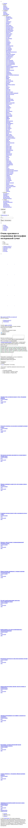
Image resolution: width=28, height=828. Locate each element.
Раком (7, 156)
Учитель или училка (10, 186)
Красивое (8, 97)
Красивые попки (10, 100)
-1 (3, 364)
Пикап (7, 140)
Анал (7, 20)
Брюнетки (8, 32)
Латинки (8, 106)
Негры (7, 133)
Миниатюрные (9, 121)
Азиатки (8, 19)
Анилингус (8, 21)
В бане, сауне (9, 33)
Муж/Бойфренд (9, 123)
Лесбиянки (8, 107)
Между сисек (9, 114)
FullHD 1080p (9, 18)
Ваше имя (3, 344)
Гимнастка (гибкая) (10, 54)
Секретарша (9, 162)
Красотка (8, 101)
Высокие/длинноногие (11, 51)
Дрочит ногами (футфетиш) (12, 74)
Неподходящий (5, 331)
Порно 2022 (8, 147)
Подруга (8, 144)
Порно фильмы (9, 150)
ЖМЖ (7, 78)
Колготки (8, 90)
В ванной (8, 36)
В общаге (8, 43)
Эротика (8, 191)
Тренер (7, 184)
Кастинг (8, 87)
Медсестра (8, 113)
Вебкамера (8, 50)
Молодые (8, 122)
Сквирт (7, 165)
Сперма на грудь (10, 169)
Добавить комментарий (6, 342)
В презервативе (9, 45)
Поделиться (6, 321)
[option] (2, 220)
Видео (4, 225)
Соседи (7, 168)
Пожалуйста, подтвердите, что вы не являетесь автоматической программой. (11, 357)
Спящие (8, 175)
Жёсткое (8, 77)
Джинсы (8, 68)
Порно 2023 (8, 148)
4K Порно (8, 16)
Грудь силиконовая (10, 64)
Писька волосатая (10, 142)
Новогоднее (9, 134)
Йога (7, 85)
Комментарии (15, 342)
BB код (2, 340)
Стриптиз (8, 176)
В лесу (7, 39)
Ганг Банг (8, 53)
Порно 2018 (8, 146)
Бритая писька (9, 31)
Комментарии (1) (7, 320)
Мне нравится (4, 316)
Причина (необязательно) (6, 338)
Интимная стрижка (10, 84)
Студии (5, 230)
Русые (7, 158)
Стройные (8, 177)
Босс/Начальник (9, 30)
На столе (8, 129)
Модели (5, 228)
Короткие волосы (10, 94)
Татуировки (9, 180)
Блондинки (8, 25)
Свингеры (8, 161)
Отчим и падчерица (10, 137)
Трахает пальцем (10, 182)
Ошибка (4, 328)
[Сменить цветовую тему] (1, 223)
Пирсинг (8, 141)
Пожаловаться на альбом (6, 327)
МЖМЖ (8, 118)
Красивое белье (9, 99)
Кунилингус (9, 104)
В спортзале (9, 48)
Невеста (8, 130)
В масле (8, 41)
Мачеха (7, 112)
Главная (5, 3)
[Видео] (1, 219)
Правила (5, 816)
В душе (7, 37)
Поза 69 (8, 145)
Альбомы (5, 226)
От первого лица (10, 136)
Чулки (7, 190)
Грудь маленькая (10, 61)
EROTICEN (7, 818)
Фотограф (8, 187)
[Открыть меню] (1, 1)
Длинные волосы (10, 70)
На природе (8, 128)
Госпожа (8, 59)
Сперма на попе (9, 171)
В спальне (8, 47)
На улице (5, 251)
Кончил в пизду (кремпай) (12, 93)
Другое (4, 333)
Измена (7, 83)
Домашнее (8, 72)
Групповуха (8, 65)
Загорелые (8, 79)
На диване (8, 124)
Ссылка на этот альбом (6, 339)
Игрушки (8, 82)
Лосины (8, 108)
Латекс (7, 105)
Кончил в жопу (9, 91)
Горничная (8, 58)
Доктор (7, 71)
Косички (8, 95)
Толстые (8, 181)
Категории (5, 227)
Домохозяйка (9, 73)
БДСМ (7, 24)
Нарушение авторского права (9, 330)
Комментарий (4, 346)
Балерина (8, 22)
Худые (7, 188)
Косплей (8, 96)
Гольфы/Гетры (9, 56)
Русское (8, 157)
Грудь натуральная (10, 62)
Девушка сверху (9, 67)
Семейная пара (9, 164)
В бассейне (8, 34)
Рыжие (7, 159)
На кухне (8, 125)
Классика (8, 89)
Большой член (9, 28)
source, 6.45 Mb (8, 325)
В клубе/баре (9, 38)
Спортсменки (9, 174)
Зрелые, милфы (9, 81)
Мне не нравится (12, 316)
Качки (7, 88)
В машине (8, 42)
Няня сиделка (9, 135)
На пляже (8, 127)
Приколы (8, 152)
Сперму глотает (9, 173)
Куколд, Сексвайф (10, 102)
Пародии (8, 139)
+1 (2, 364)
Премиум (8, 151)
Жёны (7, 76)
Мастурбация (9, 111)
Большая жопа (9, 26)
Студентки (8, 179)
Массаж (8, 110)
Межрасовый (9, 116)
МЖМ (7, 117)
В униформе (9, 49)
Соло (7, 167)
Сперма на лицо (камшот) (12, 170)
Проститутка (9, 153)
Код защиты (13, 359)
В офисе (8, 44)
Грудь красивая (9, 60)
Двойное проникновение (12, 66)
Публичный (9, 154)
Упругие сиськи (9, 185)
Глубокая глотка (9, 55)
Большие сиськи (10, 27)
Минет (7, 119)
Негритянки (9, 131)
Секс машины (9, 163)
